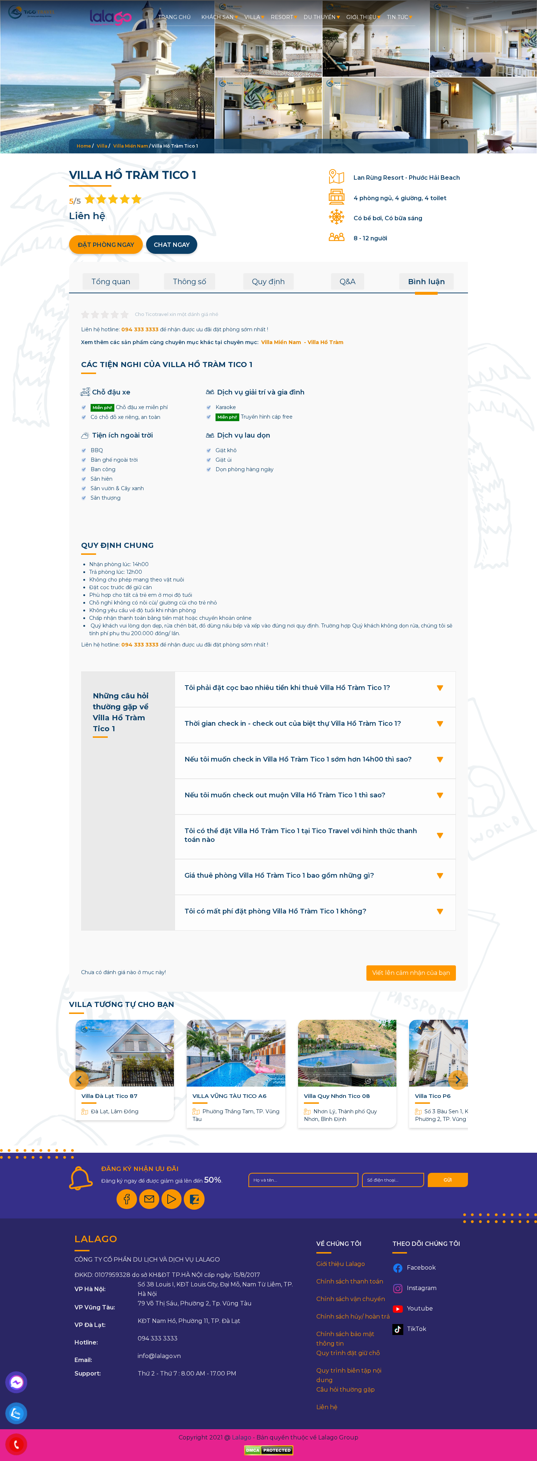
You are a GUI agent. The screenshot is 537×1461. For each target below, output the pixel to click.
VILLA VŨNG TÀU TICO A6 (229, 1095)
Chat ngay (172, 244)
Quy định (268, 281)
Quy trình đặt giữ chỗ (348, 1353)
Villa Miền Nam (130, 146)
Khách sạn (217, 17)
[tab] (111, 284)
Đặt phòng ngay (106, 244)
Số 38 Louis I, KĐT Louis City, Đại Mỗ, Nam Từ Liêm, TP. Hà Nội (215, 1289)
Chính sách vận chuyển (350, 1299)
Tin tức (397, 17)
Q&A (347, 281)
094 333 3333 (140, 329)
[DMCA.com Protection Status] (268, 1450)
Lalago (241, 1437)
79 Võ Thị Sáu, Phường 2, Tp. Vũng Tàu (195, 1303)
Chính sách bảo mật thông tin (345, 1339)
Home (84, 146)
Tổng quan (110, 281)
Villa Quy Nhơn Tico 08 (337, 1095)
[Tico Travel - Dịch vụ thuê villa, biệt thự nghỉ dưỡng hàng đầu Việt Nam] (110, 25)
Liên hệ (327, 1407)
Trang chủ (174, 17)
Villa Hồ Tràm (325, 342)
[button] (458, 1080)
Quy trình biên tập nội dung (348, 1375)
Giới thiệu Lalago (340, 1263)
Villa (252, 17)
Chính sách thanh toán (349, 1281)
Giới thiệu (361, 17)
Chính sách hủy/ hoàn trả (353, 1316)
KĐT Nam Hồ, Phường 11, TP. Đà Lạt (189, 1320)
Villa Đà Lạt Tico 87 (109, 1095)
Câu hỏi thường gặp (345, 1389)
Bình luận (426, 281)
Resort (282, 17)
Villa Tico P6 (432, 1095)
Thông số (189, 281)
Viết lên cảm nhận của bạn (411, 972)
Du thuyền (320, 17)
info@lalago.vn (159, 1356)
